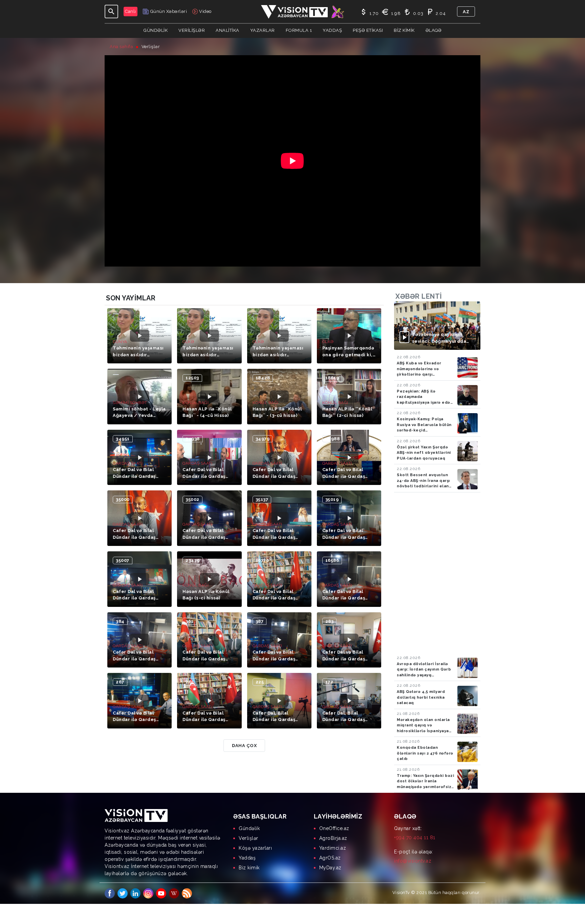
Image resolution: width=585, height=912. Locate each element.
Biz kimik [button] (404, 30)
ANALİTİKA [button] (227, 30)
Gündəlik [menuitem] (249, 828)
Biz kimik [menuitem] (249, 867)
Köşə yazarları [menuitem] (255, 848)
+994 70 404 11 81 (414, 837)
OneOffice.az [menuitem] (334, 828)
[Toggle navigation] (111, 11)
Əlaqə (434, 30)
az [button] (466, 11)
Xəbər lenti (418, 296)
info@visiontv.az (412, 861)
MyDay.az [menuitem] (330, 867)
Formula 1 (299, 30)
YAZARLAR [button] (262, 30)
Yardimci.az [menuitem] (332, 848)
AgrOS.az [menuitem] (330, 858)
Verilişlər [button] (191, 30)
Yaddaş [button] (332, 30)
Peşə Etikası (368, 30)
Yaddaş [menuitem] (247, 858)
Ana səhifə (121, 46)
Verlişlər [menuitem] (248, 838)
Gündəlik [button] (156, 30)
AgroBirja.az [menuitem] (333, 838)
